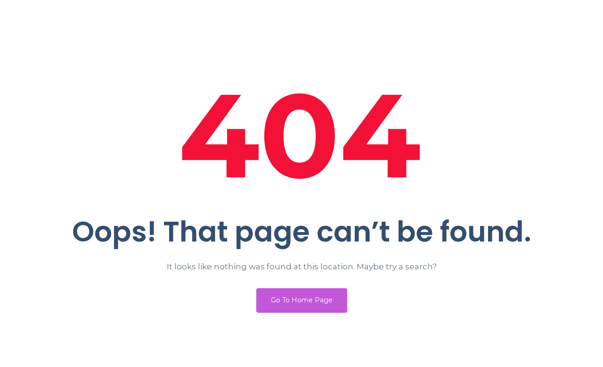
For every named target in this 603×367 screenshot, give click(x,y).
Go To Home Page (302, 300)
